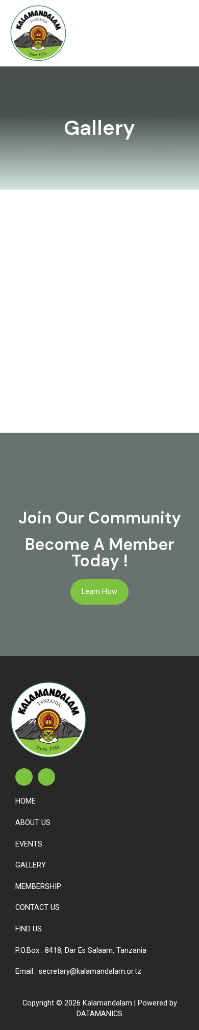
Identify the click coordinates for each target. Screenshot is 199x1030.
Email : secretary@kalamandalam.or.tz (78, 971)
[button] (180, 33)
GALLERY (30, 865)
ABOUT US (33, 822)
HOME (25, 801)
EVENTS (28, 844)
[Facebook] (24, 777)
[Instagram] (46, 777)
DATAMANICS (99, 1014)
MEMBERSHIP (38, 886)
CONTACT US (37, 907)
